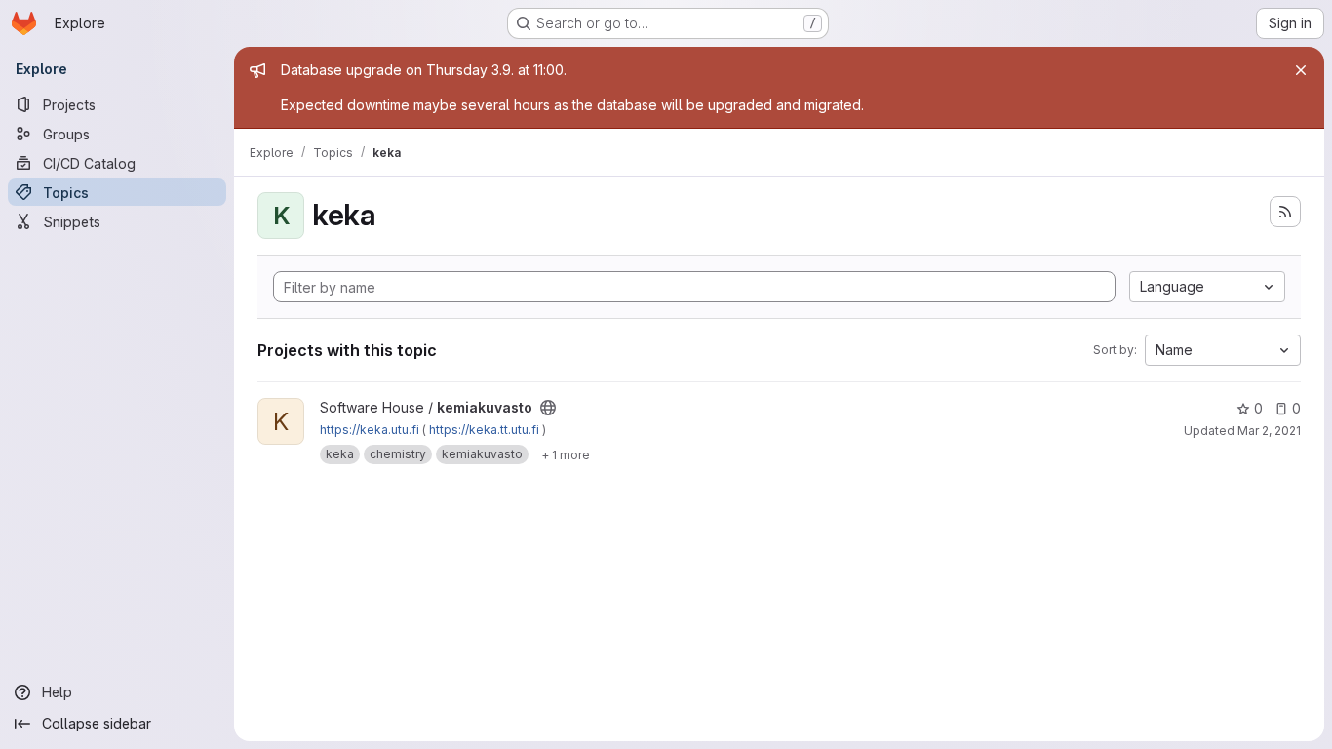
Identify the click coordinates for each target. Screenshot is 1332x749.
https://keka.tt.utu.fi (484, 429)
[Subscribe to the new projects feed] (1285, 211)
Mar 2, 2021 (1269, 430)
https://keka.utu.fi (369, 429)
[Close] (1300, 70)
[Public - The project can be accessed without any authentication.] (548, 407)
